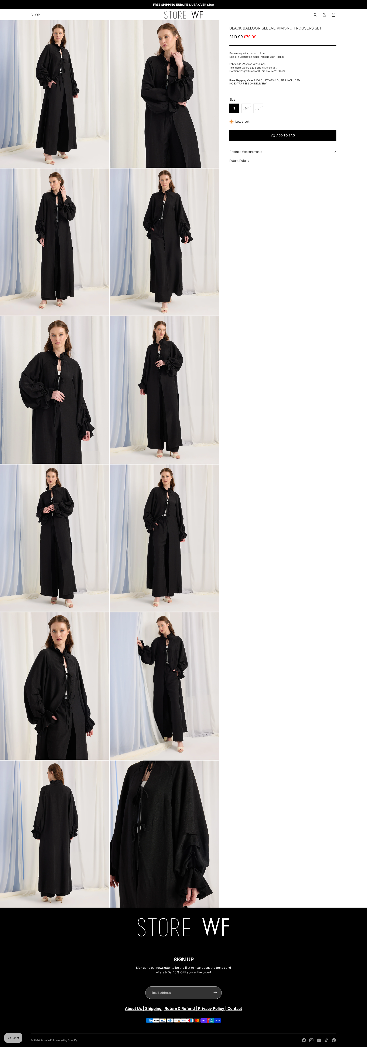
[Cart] (333, 15)
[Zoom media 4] (164, 242)
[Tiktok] (326, 1040)
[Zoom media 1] (54, 94)
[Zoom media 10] (164, 686)
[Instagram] (311, 1040)
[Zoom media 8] (164, 538)
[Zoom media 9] (54, 686)
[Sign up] (215, 992)
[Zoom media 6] (164, 390)
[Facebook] (303, 1040)
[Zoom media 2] (164, 94)
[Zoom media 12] (164, 834)
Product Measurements (246, 151)
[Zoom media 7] (54, 538)
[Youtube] (319, 1040)
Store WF (46, 1040)
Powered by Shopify (65, 1040)
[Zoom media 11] (54, 834)
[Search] (315, 15)
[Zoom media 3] (54, 242)
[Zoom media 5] (54, 390)
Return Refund (239, 160)
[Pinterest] (333, 1040)
